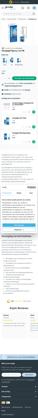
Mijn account (6, 407)
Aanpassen (18, 229)
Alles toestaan (19, 225)
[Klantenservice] (22, 8)
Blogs (3, 411)
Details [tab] (19, 193)
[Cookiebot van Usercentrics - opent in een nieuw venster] (27, 187)
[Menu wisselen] (3, 8)
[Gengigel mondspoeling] (7, 136)
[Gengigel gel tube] (7, 121)
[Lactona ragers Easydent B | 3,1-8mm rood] (7, 106)
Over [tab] (31, 193)
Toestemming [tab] (6, 193)
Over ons (28, 407)
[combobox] (19, 14)
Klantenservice (17, 407)
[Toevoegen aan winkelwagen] (33, 112)
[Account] (28, 8)
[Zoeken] (34, 14)
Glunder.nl (10, 414)
